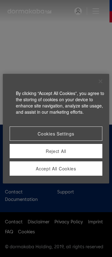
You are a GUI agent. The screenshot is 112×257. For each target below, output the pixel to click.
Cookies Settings (56, 134)
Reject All (56, 151)
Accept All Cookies (56, 168)
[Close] (100, 81)
